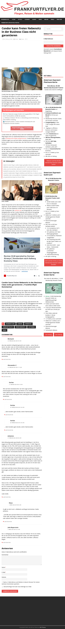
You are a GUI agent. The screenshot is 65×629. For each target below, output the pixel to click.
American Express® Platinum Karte (52, 81)
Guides (34, 19)
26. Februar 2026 (8, 39)
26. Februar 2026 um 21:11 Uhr (15, 367)
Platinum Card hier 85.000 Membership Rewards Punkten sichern (53, 162)
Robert (16, 39)
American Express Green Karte (51, 273)
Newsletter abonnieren (53, 46)
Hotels (20, 19)
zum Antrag (48, 334)
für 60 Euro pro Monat (53, 115)
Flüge (13, 19)
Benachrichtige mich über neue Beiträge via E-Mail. (17, 586)
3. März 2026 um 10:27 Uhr (14, 529)
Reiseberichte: (5, 19)
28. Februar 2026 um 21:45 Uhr (17, 407)
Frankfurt (28, 324)
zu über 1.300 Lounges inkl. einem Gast (52, 124)
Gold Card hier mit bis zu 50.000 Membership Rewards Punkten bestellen (53, 262)
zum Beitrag (58, 334)
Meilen (46, 19)
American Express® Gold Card (52, 173)
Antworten (6, 359)
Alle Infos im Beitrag (51, 156)
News (40, 19)
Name (3, 567)
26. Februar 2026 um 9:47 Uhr (14, 341)
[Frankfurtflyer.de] (32, 15)
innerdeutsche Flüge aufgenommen (15, 138)
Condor (20, 324)
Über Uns (59, 19)
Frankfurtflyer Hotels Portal (10, 22)
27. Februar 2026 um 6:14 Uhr (16, 384)
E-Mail (3, 572)
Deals (52, 19)
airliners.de (18, 210)
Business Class (10, 324)
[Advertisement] (22, 54)
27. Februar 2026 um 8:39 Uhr (14, 438)
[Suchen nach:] (53, 28)
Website (4, 577)
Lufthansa (31, 327)
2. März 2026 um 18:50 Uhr (15, 505)
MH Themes (43, 627)
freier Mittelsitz (8, 327)
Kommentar (5, 555)
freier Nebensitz (20, 327)
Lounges (27, 19)
